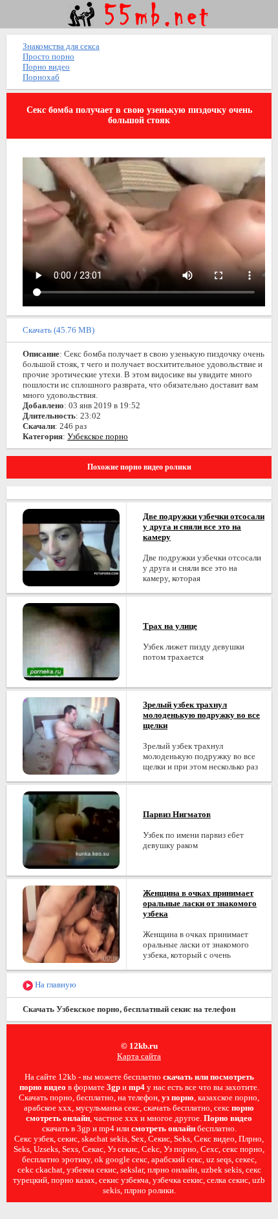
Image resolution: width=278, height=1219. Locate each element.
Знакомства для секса (61, 46)
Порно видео (46, 67)
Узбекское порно (97, 436)
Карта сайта (139, 1056)
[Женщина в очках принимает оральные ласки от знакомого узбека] (71, 923)
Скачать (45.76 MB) (58, 330)
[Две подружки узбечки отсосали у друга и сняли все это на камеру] (71, 546)
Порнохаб (41, 77)
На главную (54, 984)
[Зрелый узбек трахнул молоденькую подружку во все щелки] (71, 735)
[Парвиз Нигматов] (71, 829)
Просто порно (48, 56)
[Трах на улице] (71, 641)
